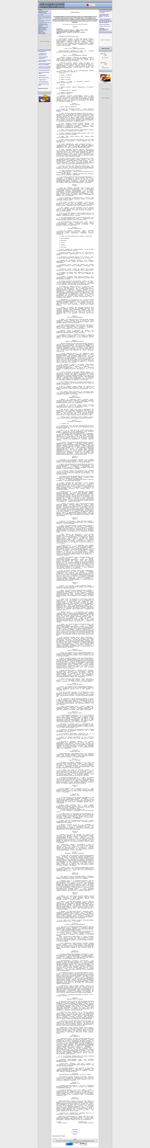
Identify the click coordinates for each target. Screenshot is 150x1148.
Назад (73, 1129)
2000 (102, 22)
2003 (109, 21)
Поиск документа (42, 33)
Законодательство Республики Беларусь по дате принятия (44, 64)
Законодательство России (44, 77)
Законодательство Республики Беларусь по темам (44, 61)
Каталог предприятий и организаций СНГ (43, 57)
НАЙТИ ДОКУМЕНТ (75, 12)
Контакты (41, 31)
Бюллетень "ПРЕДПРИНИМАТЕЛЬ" (104, 29)
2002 (111, 21)
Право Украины (42, 28)
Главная (40, 10)
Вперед (76, 1129)
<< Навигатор (75, 26)
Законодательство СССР (43, 23)
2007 (100, 21)
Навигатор (75, 1133)
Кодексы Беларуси (42, 12)
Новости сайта (42, 32)
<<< (71, 1131)
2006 (102, 21)
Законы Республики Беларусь (44, 70)
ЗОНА (101, 26)
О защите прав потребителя (104, 24)
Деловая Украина (42, 79)
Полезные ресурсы (42, 29)
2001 (100, 22)
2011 (104, 20)
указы (107, 15)
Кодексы (40, 26)
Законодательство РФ (43, 27)
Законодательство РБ (43, 11)
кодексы (100, 15)
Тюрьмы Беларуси (42, 75)
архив (100, 16)
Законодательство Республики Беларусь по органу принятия (44, 67)
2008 (111, 20)
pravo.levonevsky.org (86, 1140)
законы (104, 15)
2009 (109, 20)
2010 (106, 20)
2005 (104, 21)
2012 (102, 20)
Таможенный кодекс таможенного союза (42, 54)
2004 (106, 21)
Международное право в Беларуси (44, 22)
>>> (78, 1131)
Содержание (75, 1131)
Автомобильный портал (43, 81)
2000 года (106, 22)
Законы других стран (43, 24)
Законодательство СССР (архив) (58, 1135)
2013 (100, 20)
